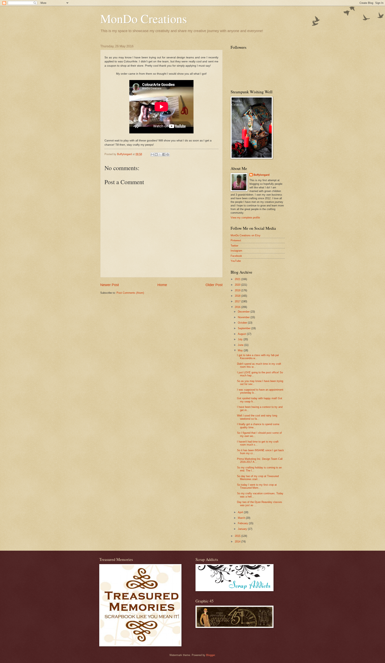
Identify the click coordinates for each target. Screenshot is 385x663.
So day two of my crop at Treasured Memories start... (258, 478)
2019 (238, 290)
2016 (238, 307)
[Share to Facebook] (164, 154)
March (242, 517)
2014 (238, 541)
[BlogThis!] (156, 154)
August (242, 333)
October (243, 322)
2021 (238, 279)
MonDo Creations (143, 18)
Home (162, 285)
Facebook (236, 255)
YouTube (236, 260)
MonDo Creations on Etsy (245, 235)
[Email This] (152, 154)
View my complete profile (245, 217)
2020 (238, 284)
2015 (238, 535)
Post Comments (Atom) (130, 292)
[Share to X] (160, 154)
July (240, 339)
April (241, 512)
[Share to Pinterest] (168, 154)
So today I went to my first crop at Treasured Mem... (257, 486)
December (244, 311)
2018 (238, 295)
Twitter (234, 245)
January (243, 528)
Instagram (236, 250)
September (244, 328)
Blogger (210, 655)
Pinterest (236, 240)
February (243, 523)
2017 (238, 301)
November (244, 317)
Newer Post (109, 285)
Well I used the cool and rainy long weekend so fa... (257, 417)
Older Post (214, 285)
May (241, 350)
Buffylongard (261, 174)
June (241, 344)
